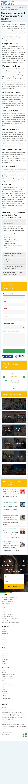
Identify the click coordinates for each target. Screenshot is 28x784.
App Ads (3, 635)
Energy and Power (6, 603)
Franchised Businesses (7, 610)
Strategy (4, 629)
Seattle (8, 719)
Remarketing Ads (5, 639)
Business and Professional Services (9, 597)
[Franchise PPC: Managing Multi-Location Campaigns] (22, 505)
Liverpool (9, 726)
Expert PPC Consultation (7, 676)
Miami (18, 714)
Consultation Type (8, 323)
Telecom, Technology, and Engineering (10, 618)
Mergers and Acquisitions (7, 614)
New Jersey (4, 716)
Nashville (23, 714)
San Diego (17, 717)
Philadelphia (5, 717)
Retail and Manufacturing (7, 616)
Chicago (11, 712)
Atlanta (3, 712)
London (14, 726)
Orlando (23, 716)
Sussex (4, 728)
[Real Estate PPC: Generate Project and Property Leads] (22, 544)
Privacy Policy (4, 689)
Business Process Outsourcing (8, 599)
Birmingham (9, 724)
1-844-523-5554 (7, 698)
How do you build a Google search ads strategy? (12, 273)
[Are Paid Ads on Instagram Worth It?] (22, 491)
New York (10, 716)
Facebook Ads (5, 655)
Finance (3, 605)
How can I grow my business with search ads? (12, 254)
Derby (19, 724)
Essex (22, 724)
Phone (5, 316)
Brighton (15, 724)
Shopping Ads (5, 633)
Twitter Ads (4, 663)
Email (5, 308)
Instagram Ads (5, 659)
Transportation (5, 620)
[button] (24, 377)
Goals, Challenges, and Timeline (11, 331)
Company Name (8, 294)
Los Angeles (14, 714)
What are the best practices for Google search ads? (13, 267)
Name (5, 301)
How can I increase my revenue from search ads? (13, 222)
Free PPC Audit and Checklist (8, 678)
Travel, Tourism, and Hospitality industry (10, 622)
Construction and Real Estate (8, 601)
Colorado (16, 712)
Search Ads (4, 642)
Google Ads (4, 657)
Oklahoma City (16, 716)
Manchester (19, 726)
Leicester (4, 726)
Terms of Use (5, 693)
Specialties (8, 7)
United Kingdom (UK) (7, 722)
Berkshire (4, 724)
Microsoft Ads (5, 653)
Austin (7, 712)
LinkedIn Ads (4, 661)
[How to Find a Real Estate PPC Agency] (22, 531)
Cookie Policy (4, 691)
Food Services (5, 607)
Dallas (20, 712)
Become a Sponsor (6, 683)
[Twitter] (26, 734)
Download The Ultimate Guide (8, 674)
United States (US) (6, 710)
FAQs (3, 680)
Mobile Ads (4, 637)
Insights (3, 670)
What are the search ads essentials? (12, 261)
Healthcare (4, 612)
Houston (8, 714)
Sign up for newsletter (14, 586)
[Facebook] (23, 734)
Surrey (24, 726)
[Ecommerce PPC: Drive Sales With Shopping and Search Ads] (22, 518)
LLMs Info (4, 695)
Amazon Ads (4, 650)
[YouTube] (23, 736)
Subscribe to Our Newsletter (8, 685)
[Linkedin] (26, 736)
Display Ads (4, 631)
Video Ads (4, 644)
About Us (4, 672)
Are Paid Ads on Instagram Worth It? (10, 489)
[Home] (2, 7)
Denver (3, 714)
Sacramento (11, 717)
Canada (4, 707)
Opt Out (3, 687)
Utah (12, 719)
